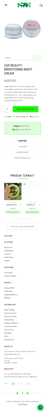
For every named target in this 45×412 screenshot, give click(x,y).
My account (8, 247)
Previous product (34, 58)
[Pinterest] (27, 394)
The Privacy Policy (10, 316)
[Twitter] (17, 394)
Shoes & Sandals (10, 276)
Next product (39, 58)
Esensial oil (31, 205)
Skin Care (28, 129)
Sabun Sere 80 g (11, 205)
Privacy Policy (9, 320)
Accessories (8, 272)
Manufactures (9, 340)
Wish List (7, 254)
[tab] (22, 141)
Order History (9, 251)
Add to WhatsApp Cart (13, 212)
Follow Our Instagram (22, 227)
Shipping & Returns (10, 294)
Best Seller (8, 333)
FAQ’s (6, 336)
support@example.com (12, 354)
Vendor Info (22, 152)
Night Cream (20, 129)
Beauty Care (25, 126)
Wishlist (7, 261)
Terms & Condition (10, 326)
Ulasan (22, 146)
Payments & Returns (11, 323)
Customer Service (10, 313)
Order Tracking (9, 310)
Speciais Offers (9, 288)
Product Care (8, 330)
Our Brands (8, 291)
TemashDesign (22, 404)
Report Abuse (35, 116)
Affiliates (7, 298)
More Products (22, 158)
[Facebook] (22, 394)
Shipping (22, 141)
